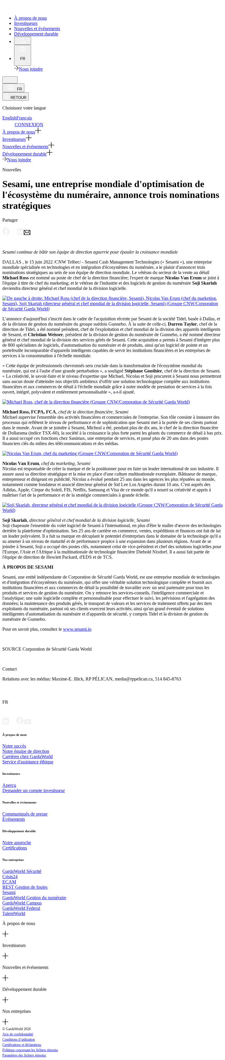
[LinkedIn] (5, 722)
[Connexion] (22, 41)
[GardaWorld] (29, 8)
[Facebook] (20, 722)
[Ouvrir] (10, 79)
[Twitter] (12, 722)
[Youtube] (27, 722)
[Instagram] (35, 722)
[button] (112, 131)
